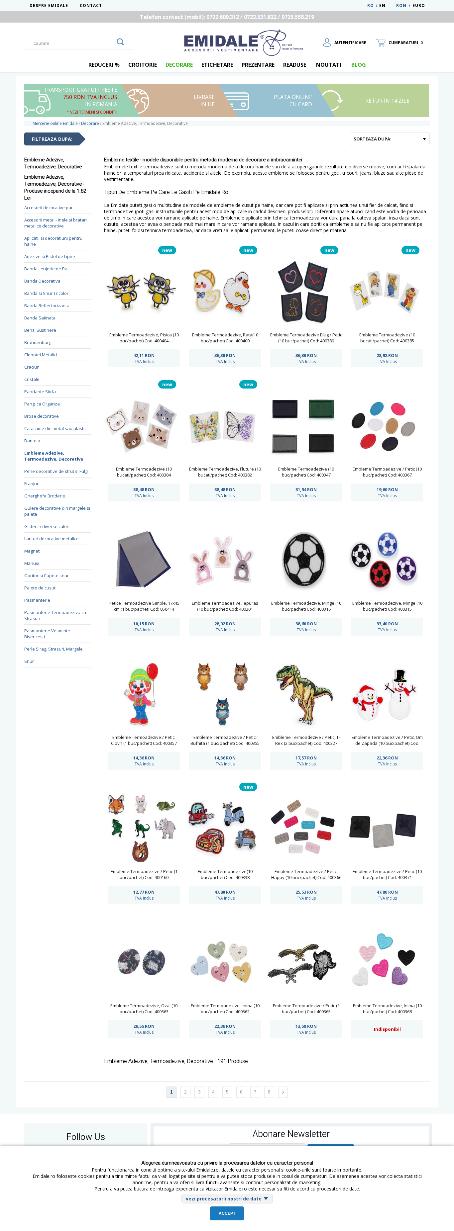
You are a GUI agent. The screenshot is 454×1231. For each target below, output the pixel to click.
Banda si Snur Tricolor (46, 293)
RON (401, 5)
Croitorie (142, 64)
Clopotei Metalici (40, 355)
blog (358, 64)
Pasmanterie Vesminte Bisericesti (47, 634)
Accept (227, 1213)
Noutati (328, 64)
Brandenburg (37, 342)
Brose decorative (41, 416)
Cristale (32, 379)
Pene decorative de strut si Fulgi (56, 471)
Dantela (32, 441)
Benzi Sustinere (40, 330)
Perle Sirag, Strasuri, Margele (53, 649)
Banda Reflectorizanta (46, 305)
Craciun (32, 367)
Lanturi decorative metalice (51, 539)
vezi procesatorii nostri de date (224, 1198)
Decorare (179, 64)
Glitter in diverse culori (46, 526)
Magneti (32, 551)
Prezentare (258, 64)
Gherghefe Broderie (44, 496)
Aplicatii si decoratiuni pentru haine (53, 241)
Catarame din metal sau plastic (55, 428)
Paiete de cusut (40, 588)
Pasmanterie (37, 600)
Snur (29, 661)
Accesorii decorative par (48, 208)
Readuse (294, 64)
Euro (418, 5)
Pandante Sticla (40, 392)
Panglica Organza (42, 404)
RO (370, 5)
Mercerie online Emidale (55, 123)
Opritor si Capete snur (46, 575)
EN (387, 5)
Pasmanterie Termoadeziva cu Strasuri (55, 615)
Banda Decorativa (42, 281)
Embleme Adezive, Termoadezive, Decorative (53, 456)
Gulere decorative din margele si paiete (57, 511)
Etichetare (217, 64)
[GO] (120, 41)
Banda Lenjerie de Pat (46, 269)
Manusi (31, 563)
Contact (91, 5)
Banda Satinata (40, 318)
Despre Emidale (49, 5)
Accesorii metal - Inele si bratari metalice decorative (55, 223)
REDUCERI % (104, 64)
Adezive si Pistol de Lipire (49, 256)
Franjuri (32, 483)
